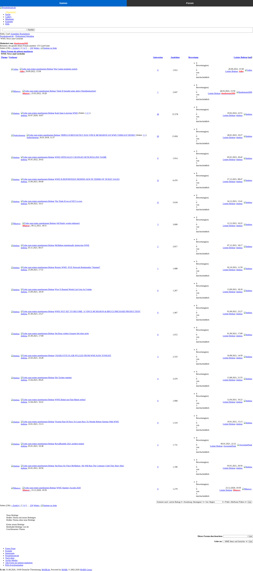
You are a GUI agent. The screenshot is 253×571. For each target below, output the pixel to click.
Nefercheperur (32, 137)
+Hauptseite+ (10, 12)
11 (158, 180)
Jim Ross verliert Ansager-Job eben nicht (72, 333)
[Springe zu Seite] (49, 48)
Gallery (8, 17)
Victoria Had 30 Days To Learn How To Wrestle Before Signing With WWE (87, 422)
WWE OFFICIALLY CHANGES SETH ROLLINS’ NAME (80, 157)
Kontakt (8, 551)
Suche (7, 14)
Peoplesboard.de (7, 36)
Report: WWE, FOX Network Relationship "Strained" (77, 267)
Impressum (9, 553)
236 (31, 48)
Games (63, 3)
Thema (4, 57)
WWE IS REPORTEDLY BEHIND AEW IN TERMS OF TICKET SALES (87, 179)
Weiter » (37, 48)
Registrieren (25, 34)
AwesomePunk (229, 446)
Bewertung (193, 57)
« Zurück (15, 48)
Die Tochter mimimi (63, 377)
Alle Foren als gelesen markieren (19, 563)
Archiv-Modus (11, 560)
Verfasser (13, 57)
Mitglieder (9, 19)
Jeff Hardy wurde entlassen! (68, 223)
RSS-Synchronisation (14, 565)
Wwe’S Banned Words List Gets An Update (73, 289)
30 (158, 114)
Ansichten (175, 57)
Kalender (9, 21)
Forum (190, 3)
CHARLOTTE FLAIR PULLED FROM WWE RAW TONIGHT (83, 355)
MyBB (64, 569)
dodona (24, 115)
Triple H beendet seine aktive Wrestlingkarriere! (76, 91)
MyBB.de (46, 569)
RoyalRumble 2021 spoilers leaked (69, 444)
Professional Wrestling (24, 36)
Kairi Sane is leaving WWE (66, 113)
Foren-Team (10, 548)
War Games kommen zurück (65, 69)
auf (250, 57)
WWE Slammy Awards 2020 (68, 488)
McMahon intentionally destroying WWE (72, 245)
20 (158, 136)
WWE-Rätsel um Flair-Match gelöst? (70, 399)
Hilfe (7, 24)
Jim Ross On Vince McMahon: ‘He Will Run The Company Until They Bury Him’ (89, 466)
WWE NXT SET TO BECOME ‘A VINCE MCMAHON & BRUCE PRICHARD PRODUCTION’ (98, 311)
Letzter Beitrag (240, 57)
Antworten (158, 57)
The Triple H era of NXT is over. (68, 201)
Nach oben (9, 558)
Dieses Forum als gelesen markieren (17, 51)
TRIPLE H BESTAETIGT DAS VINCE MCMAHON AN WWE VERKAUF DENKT (98, 135)
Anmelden (15, 34)
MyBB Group (86, 569)
